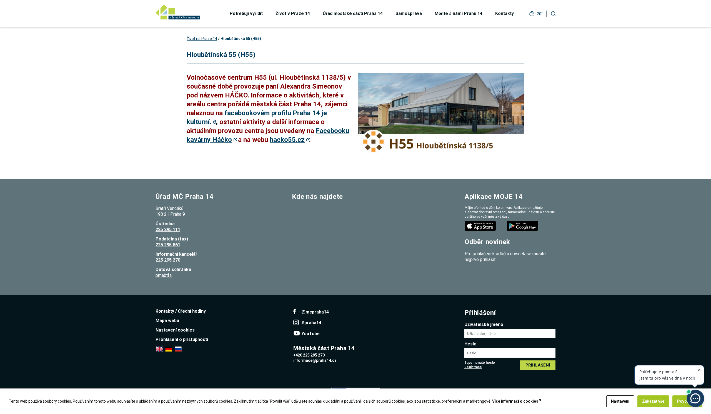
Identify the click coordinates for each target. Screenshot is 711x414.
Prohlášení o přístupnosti (182, 339)
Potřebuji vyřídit (246, 13)
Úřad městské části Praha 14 (353, 13)
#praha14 (311, 322)
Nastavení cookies (175, 330)
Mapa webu (167, 320)
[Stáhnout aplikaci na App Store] (481, 225)
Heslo (470, 344)
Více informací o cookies (515, 401)
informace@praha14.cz (315, 360)
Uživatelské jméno (483, 324)
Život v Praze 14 (293, 13)
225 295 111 (168, 229)
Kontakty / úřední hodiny (181, 311)
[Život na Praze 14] (178, 11)
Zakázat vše (653, 401)
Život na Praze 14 (202, 38)
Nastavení (620, 401)
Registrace (473, 367)
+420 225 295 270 (309, 355)
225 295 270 (168, 260)
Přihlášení (537, 365)
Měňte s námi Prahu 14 (458, 13)
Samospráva (408, 13)
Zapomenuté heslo (479, 363)
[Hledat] (553, 13)
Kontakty (504, 13)
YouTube (310, 333)
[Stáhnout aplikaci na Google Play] (523, 225)
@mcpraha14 (315, 312)
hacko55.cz (287, 140)
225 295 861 (168, 244)
